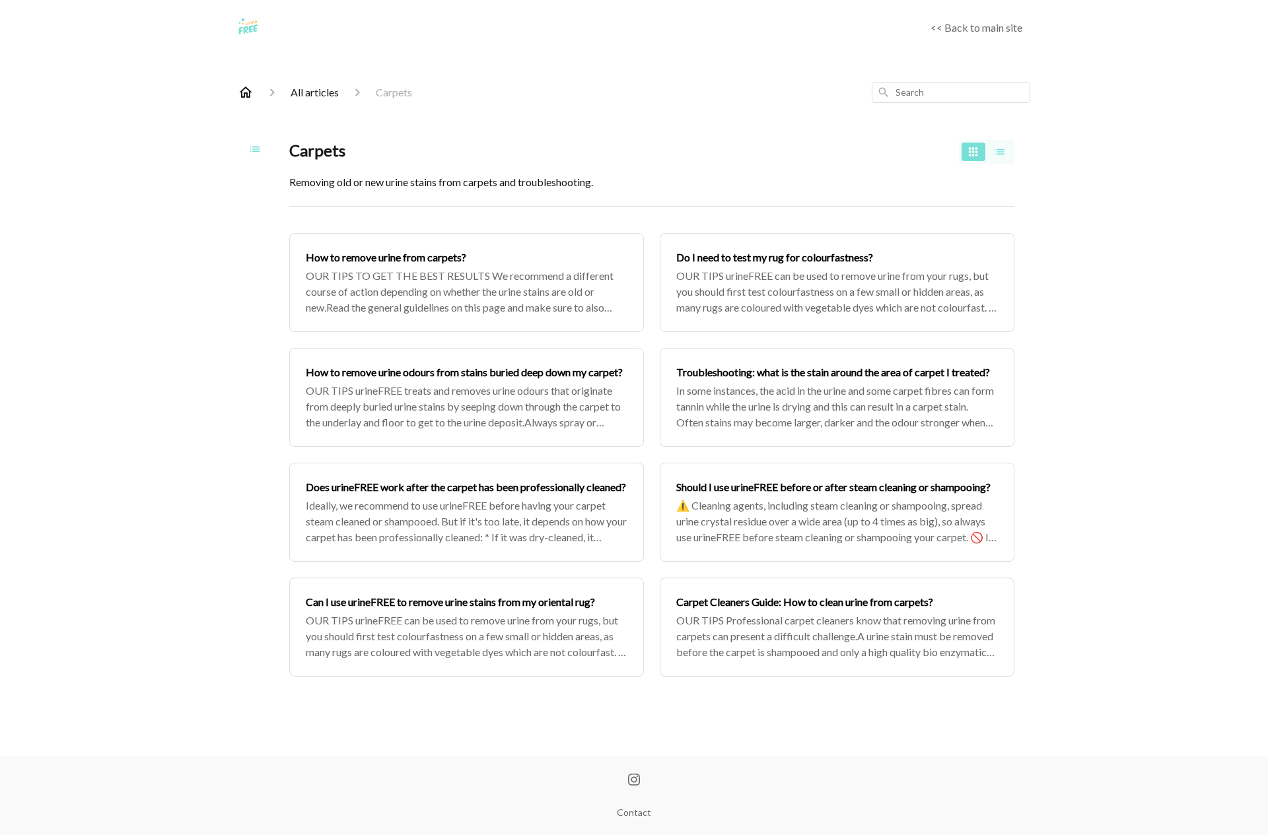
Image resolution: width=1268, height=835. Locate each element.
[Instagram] (634, 781)
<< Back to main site (976, 27)
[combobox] (951, 92)
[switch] (986, 152)
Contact (634, 812)
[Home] (246, 92)
